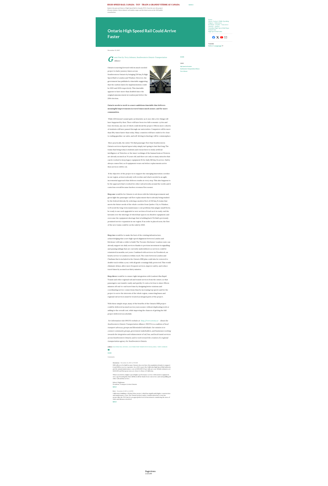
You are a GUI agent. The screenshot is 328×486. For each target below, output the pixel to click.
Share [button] (182, 57)
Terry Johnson (183, 71)
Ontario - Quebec (214, 26)
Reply (115, 387)
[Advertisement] (136, 443)
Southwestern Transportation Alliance (190, 69)
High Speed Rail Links (215, 31)
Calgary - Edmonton (215, 23)
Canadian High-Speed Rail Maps (218, 28)
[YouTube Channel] (221, 37)
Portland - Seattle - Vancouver (218, 24)
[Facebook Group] (213, 37)
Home (210, 19)
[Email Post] (109, 350)
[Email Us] (225, 37)
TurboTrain (212, 30)
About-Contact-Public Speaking (218, 21)
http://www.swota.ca (149, 321)
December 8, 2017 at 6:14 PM (125, 391)
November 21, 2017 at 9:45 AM (129, 362)
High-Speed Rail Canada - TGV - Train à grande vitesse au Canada (143, 4)
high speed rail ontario (186, 66)
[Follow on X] (217, 37)
